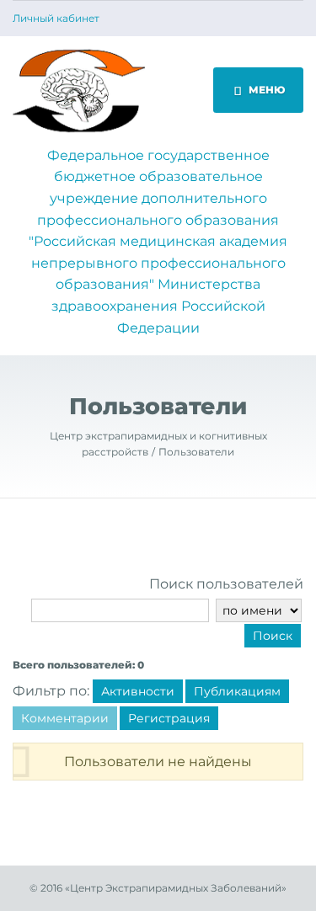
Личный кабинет (56, 18)
